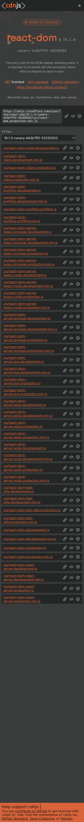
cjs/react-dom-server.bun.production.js (22, 381)
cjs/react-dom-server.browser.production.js (25, 338)
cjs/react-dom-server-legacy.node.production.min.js (26, 305)
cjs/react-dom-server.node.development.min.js (27, 457)
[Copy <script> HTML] (73, 116)
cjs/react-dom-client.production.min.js (21, 177)
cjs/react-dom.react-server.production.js (19, 588)
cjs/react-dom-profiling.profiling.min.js (21, 219)
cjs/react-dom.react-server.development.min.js (23, 577)
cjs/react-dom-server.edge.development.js (24, 403)
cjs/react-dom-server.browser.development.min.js (30, 327)
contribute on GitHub (31, 811)
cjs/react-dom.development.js (26, 530)
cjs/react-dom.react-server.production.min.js (21, 599)
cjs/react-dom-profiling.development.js (22, 188)
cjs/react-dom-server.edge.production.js (23, 424)
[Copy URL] (66, 116)
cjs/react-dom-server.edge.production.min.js (26, 435)
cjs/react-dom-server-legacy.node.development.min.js (28, 284)
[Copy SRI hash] (79, 116)
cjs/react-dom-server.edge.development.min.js (27, 413)
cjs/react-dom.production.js (24, 548)
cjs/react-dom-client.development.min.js (22, 158)
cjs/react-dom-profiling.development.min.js (25, 199)
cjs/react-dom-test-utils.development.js (18, 489)
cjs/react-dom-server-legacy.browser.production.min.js (28, 262)
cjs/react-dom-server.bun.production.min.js (25, 392)
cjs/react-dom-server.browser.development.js (27, 316)
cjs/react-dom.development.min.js (29, 539)
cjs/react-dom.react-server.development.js (20, 566)
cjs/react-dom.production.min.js (28, 557)
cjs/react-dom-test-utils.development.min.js (21, 500)
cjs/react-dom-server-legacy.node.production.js (23, 294)
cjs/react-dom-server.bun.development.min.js (26, 370)
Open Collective (42, 818)
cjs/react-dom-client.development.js (31, 148)
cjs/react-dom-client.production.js (29, 168)
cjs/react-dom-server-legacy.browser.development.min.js (30, 240)
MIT (8, 82)
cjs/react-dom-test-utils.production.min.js (20, 520)
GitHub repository (65, 82)
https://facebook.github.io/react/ (42, 87)
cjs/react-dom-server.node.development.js (24, 446)
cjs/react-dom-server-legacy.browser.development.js (27, 230)
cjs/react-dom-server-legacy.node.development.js (24, 273)
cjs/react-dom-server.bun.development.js (23, 359)
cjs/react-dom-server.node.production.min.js (26, 478)
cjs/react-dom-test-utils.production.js (32, 510)
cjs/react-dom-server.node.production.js (23, 467)
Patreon (66, 818)
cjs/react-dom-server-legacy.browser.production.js (25, 251)
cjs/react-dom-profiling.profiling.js (29, 209)
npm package (38, 82)
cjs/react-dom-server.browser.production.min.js (28, 349)
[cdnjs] (13, 5)
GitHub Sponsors (15, 818)
